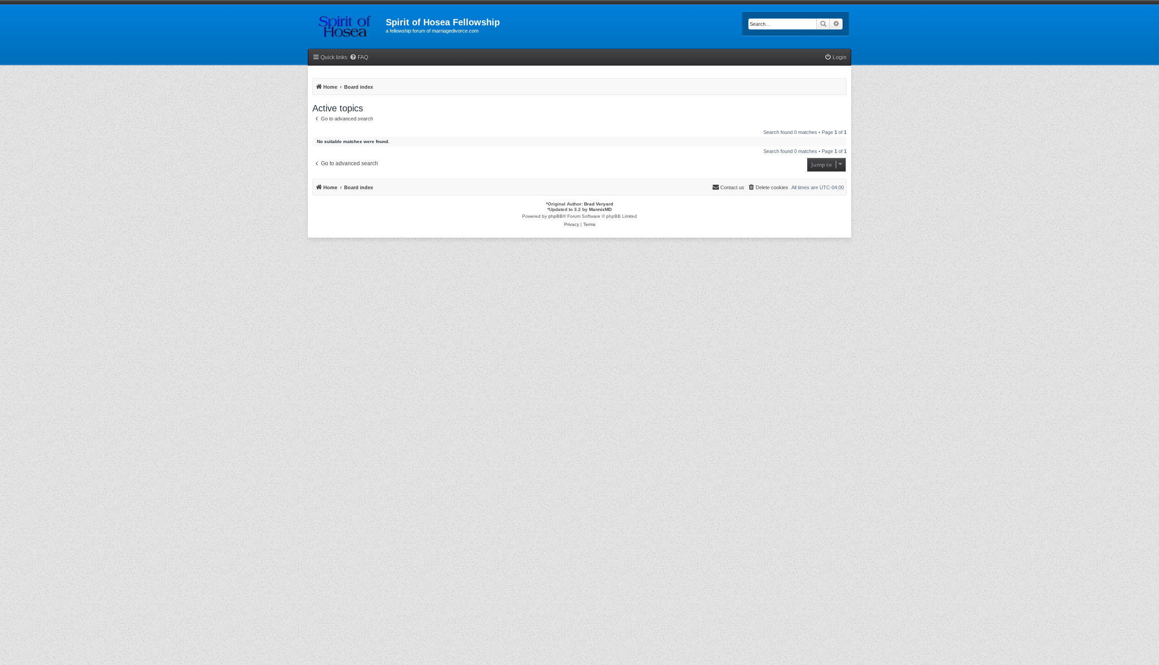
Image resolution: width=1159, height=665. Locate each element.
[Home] (347, 24)
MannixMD (600, 209)
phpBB (555, 216)
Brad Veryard (598, 203)
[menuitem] (359, 58)
